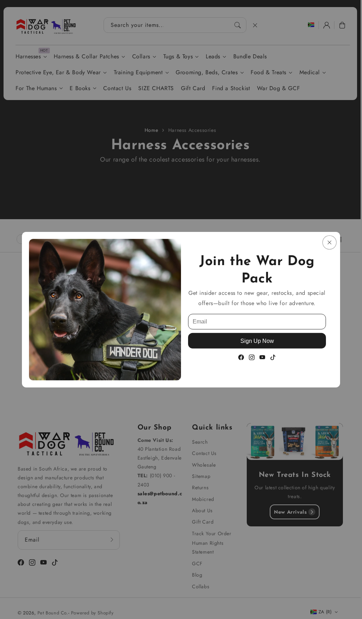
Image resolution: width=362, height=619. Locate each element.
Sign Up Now (257, 341)
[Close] (329, 242)
